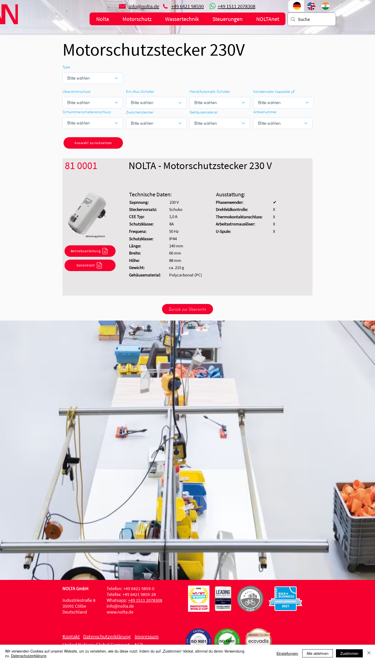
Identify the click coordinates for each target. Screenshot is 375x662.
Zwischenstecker (140, 112)
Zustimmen (349, 653)
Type (66, 67)
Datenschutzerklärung (28, 655)
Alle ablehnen (318, 653)
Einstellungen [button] (287, 653)
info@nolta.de (120, 606)
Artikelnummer (265, 112)
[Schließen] (369, 653)
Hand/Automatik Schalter (210, 91)
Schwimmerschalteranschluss (86, 112)
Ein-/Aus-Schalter (140, 91)
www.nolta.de (120, 612)
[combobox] (282, 123)
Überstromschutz (76, 91)
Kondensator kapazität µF (274, 91)
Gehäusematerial (203, 112)
